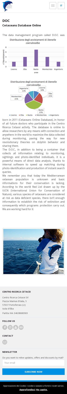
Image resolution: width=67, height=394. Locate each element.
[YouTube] (15, 327)
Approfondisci (27, 389)
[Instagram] (10, 327)
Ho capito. (42, 389)
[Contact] (4, 342)
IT (61, 5)
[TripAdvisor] (21, 327)
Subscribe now (33, 371)
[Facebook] (4, 327)
